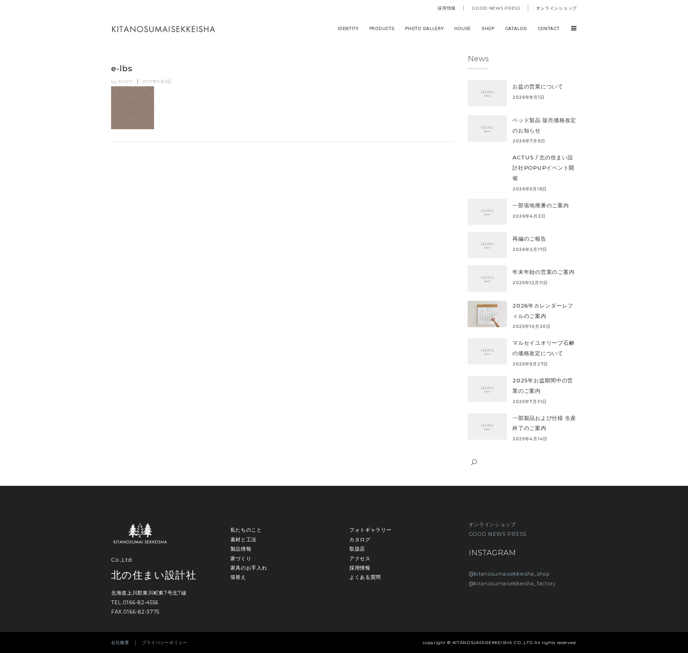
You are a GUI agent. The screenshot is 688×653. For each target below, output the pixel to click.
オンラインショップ (556, 8)
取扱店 (357, 549)
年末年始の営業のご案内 (543, 272)
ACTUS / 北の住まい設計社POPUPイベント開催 (543, 168)
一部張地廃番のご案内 (540, 205)
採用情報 (447, 8)
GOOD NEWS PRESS (496, 8)
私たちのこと (246, 530)
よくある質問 (365, 577)
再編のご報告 (529, 238)
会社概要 (120, 642)
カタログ (360, 539)
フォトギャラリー (370, 530)
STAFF (125, 81)
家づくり (241, 558)
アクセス (360, 558)
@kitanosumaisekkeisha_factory (512, 583)
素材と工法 (243, 539)
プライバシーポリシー (164, 642)
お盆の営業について (537, 86)
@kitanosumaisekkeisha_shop (509, 574)
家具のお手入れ (248, 568)
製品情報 (241, 549)
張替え (238, 577)
